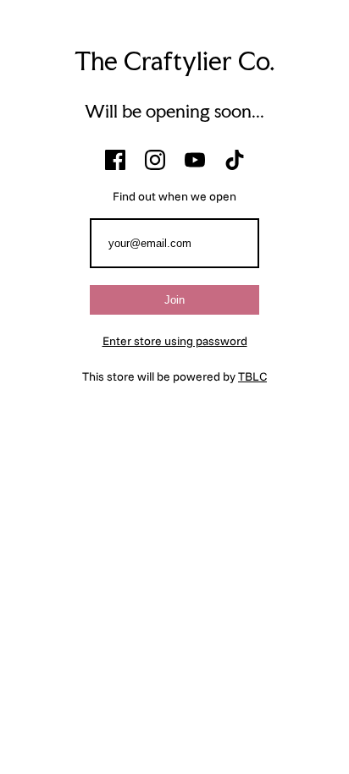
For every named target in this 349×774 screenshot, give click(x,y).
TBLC (252, 376)
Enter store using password (174, 341)
